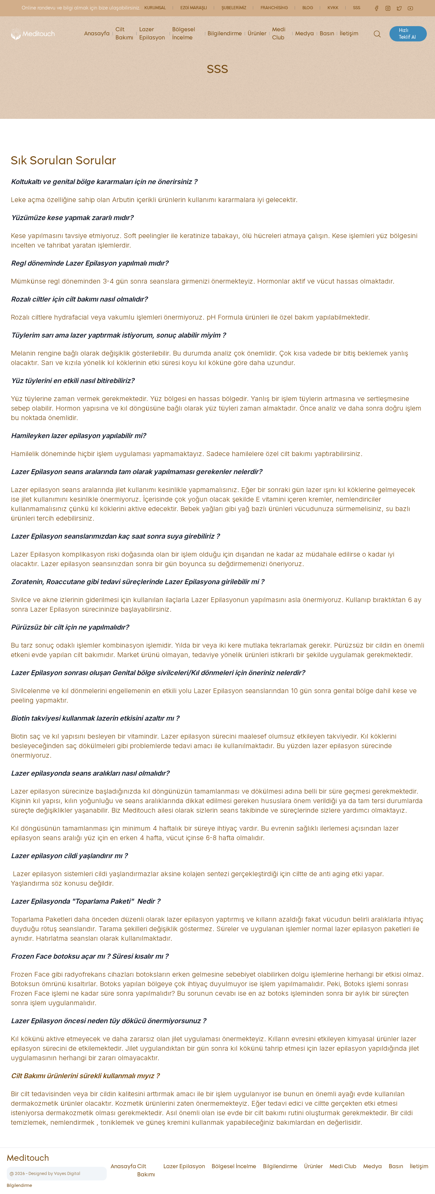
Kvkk (333, 8)
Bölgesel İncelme (183, 34)
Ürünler (257, 34)
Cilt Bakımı (124, 34)
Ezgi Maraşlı (193, 8)
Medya (304, 34)
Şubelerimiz (234, 8)
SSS (356, 8)
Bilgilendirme (225, 34)
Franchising (274, 8)
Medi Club (278, 34)
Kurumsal (155, 8)
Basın (327, 34)
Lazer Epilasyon (152, 34)
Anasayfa (97, 34)
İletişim (349, 34)
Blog (307, 8)
